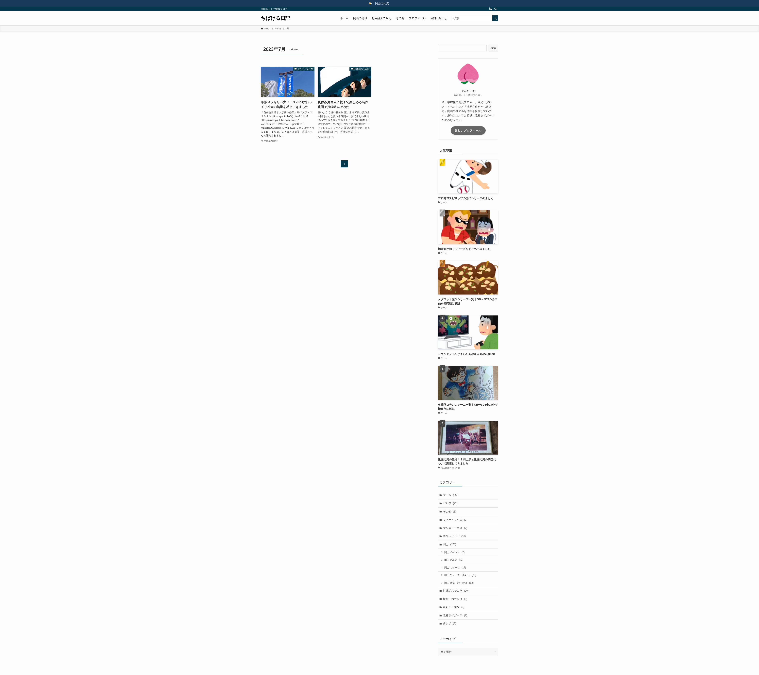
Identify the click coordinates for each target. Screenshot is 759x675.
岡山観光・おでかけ (459, 582)
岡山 (449, 544)
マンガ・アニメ (455, 528)
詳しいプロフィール (468, 130)
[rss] (490, 9)
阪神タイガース (455, 615)
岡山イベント (454, 552)
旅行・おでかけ (455, 598)
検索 (493, 48)
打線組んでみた (455, 590)
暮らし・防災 (453, 607)
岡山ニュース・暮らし (460, 575)
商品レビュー (454, 536)
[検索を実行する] (495, 18)
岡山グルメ (453, 559)
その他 (449, 511)
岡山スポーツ (455, 567)
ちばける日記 (275, 18)
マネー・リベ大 (455, 519)
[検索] (495, 9)
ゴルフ (450, 503)
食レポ (449, 623)
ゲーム (450, 495)
